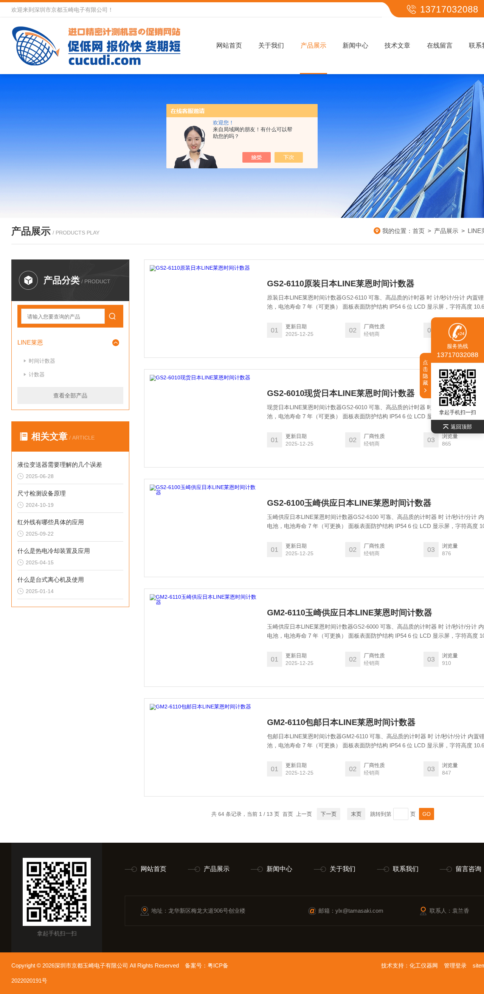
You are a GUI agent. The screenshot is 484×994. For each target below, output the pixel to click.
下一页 (329, 814)
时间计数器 (42, 361)
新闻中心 (355, 45)
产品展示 (313, 45)
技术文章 (397, 45)
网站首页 (229, 45)
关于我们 (271, 45)
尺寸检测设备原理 (41, 493)
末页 (356, 814)
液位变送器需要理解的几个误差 (59, 464)
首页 (419, 231)
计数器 (37, 374)
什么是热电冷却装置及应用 (53, 551)
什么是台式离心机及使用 (50, 579)
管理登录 (455, 965)
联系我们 (406, 869)
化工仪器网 (424, 965)
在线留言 (440, 45)
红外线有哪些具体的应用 (50, 522)
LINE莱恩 (30, 342)
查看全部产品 (70, 395)
